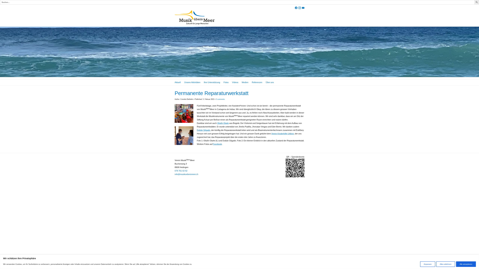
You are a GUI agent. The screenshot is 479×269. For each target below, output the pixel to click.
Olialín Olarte (223, 123)
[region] (239, 262)
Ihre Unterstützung (212, 82)
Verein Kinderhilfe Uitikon (282, 134)
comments (220, 99)
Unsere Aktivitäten (192, 82)
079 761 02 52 (181, 171)
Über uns (270, 82)
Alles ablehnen (445, 264)
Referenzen (257, 82)
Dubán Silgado (203, 130)
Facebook (217, 144)
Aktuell (178, 82)
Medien (245, 82)
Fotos (226, 82)
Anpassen (428, 264)
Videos (235, 82)
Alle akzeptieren (466, 264)
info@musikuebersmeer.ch (186, 174)
